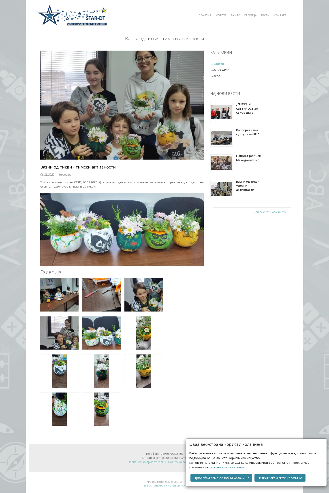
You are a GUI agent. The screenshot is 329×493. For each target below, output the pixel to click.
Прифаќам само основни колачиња (221, 478)
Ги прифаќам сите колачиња (280, 478)
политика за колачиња (226, 467)
